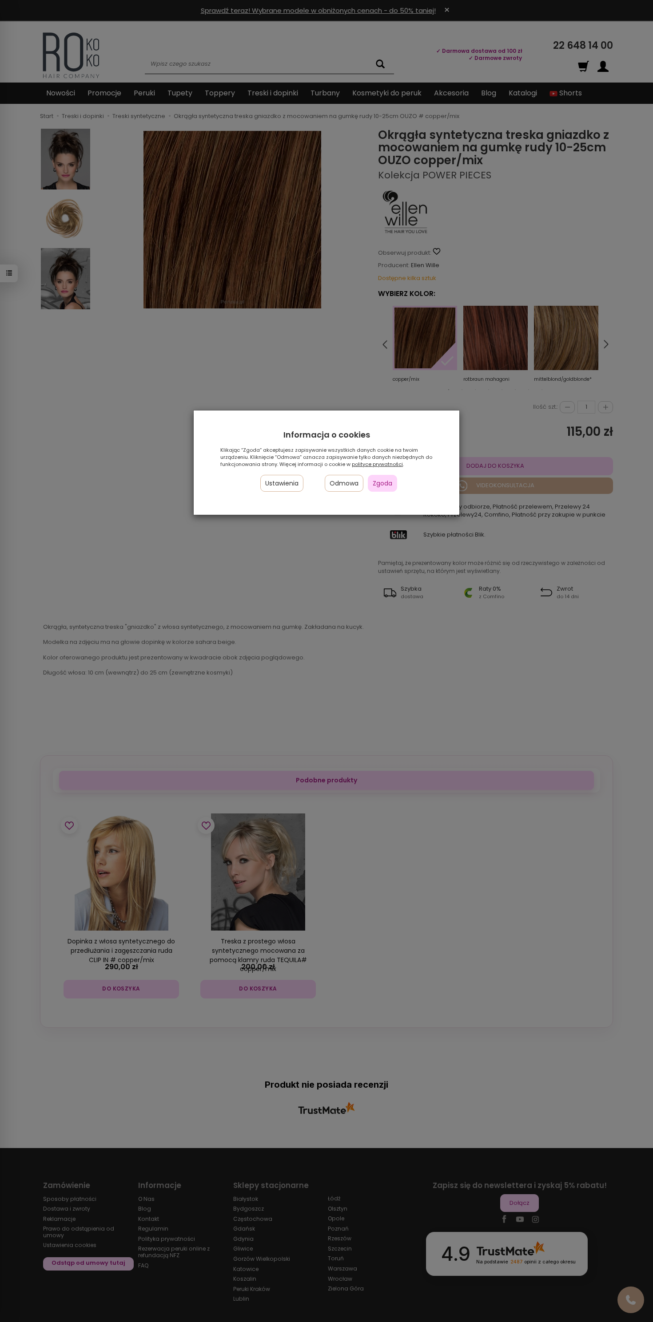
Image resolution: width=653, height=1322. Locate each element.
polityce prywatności (377, 464)
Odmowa (344, 483)
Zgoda (382, 483)
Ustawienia (282, 483)
